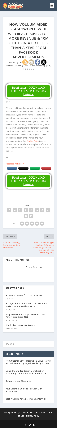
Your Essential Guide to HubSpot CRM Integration (24, 390)
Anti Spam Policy (11, 412)
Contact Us (27, 412)
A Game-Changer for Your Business (24, 295)
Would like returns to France (20, 325)
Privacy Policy (32, 415)
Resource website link (15, 163)
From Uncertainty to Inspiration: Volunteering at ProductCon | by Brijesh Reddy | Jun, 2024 (28, 362)
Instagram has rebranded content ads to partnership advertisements (27, 304)
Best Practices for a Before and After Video (27, 398)
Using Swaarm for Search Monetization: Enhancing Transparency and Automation (26, 372)
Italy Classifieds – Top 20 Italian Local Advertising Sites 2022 (25, 315)
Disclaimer (40, 412)
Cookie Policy (33, 141)
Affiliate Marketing (14, 65)
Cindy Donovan (34, 267)
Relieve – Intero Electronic (18, 381)
